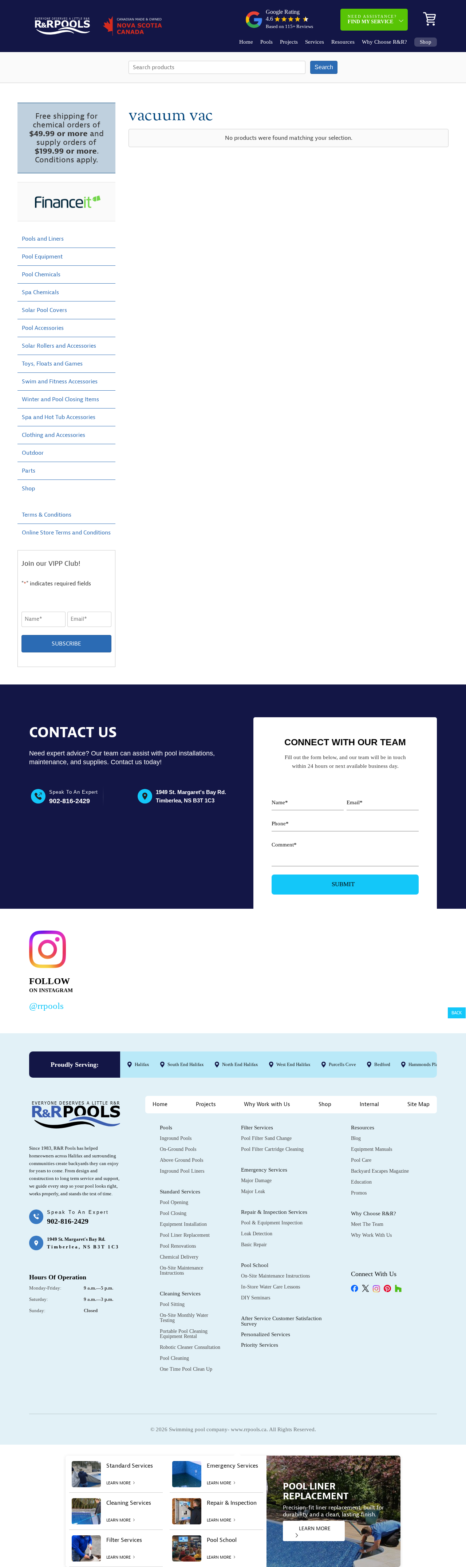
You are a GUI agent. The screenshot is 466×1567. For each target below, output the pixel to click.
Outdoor (33, 453)
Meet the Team (367, 1224)
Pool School (254, 1265)
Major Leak (253, 1191)
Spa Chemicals (40, 292)
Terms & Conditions (46, 514)
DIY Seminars (255, 1297)
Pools (266, 42)
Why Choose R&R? (384, 42)
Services (314, 42)
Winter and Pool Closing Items (60, 399)
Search (324, 67)
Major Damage (256, 1180)
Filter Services (257, 1127)
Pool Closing (173, 1213)
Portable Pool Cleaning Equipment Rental (184, 1334)
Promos (359, 1193)
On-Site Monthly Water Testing (184, 1318)
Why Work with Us (267, 1104)
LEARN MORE (315, 1528)
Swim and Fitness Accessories (60, 381)
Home (246, 42)
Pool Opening (174, 1202)
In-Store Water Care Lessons (270, 1287)
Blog (356, 1138)
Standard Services (180, 1192)
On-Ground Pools (178, 1149)
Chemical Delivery (179, 1257)
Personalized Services (265, 1334)
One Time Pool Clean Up (186, 1369)
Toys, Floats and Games (52, 363)
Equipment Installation (183, 1224)
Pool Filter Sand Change (266, 1138)
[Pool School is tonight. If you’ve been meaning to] (395, 969)
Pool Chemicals (41, 274)
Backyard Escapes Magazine (380, 1171)
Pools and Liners (43, 238)
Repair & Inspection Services (274, 1212)
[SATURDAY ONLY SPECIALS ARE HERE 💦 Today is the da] (220, 969)
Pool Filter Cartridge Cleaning (272, 1149)
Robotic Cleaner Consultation (190, 1347)
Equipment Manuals (371, 1149)
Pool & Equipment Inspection (272, 1222)
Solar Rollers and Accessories (59, 346)
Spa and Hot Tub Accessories (58, 417)
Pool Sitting (172, 1304)
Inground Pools (175, 1138)
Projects (289, 42)
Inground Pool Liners (182, 1171)
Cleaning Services (180, 1293)
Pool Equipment (42, 256)
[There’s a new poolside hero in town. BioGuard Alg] (132, 969)
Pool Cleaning (174, 1358)
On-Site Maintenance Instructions (181, 1270)
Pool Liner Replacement (185, 1235)
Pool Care (361, 1160)
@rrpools (46, 1006)
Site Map (418, 1104)
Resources (343, 42)
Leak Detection (256, 1233)
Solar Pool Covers (44, 310)
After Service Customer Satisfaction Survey (281, 1321)
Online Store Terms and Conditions (66, 532)
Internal (369, 1104)
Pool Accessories (43, 328)
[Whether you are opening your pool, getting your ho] (307, 969)
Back (456, 1013)
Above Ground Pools (181, 1160)
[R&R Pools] (62, 26)
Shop (425, 42)
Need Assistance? (372, 19)
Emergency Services (264, 1170)
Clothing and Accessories (53, 435)
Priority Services (259, 1345)
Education (361, 1182)
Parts (28, 470)
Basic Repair (254, 1244)
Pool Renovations (178, 1246)
